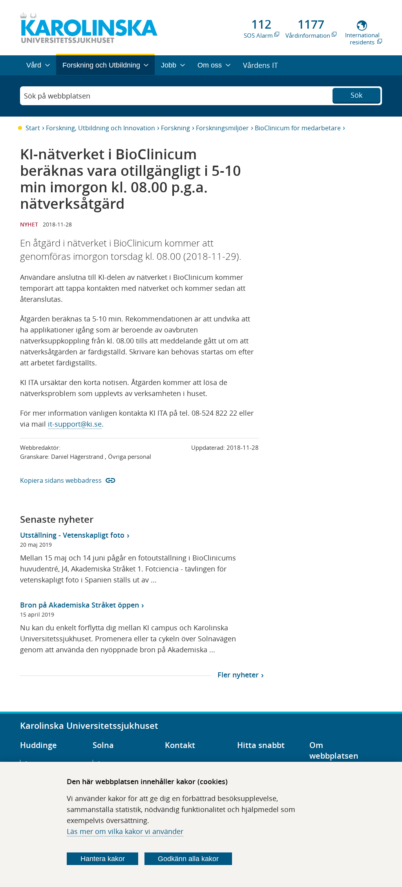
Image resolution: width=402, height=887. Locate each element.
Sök (356, 95)
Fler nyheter (238, 674)
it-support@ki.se (75, 424)
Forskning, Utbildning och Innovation (100, 128)
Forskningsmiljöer (222, 128)
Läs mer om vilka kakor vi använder (125, 831)
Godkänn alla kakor (188, 859)
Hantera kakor (102, 859)
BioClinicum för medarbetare (298, 128)
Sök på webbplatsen (57, 95)
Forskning (175, 128)
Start (33, 128)
